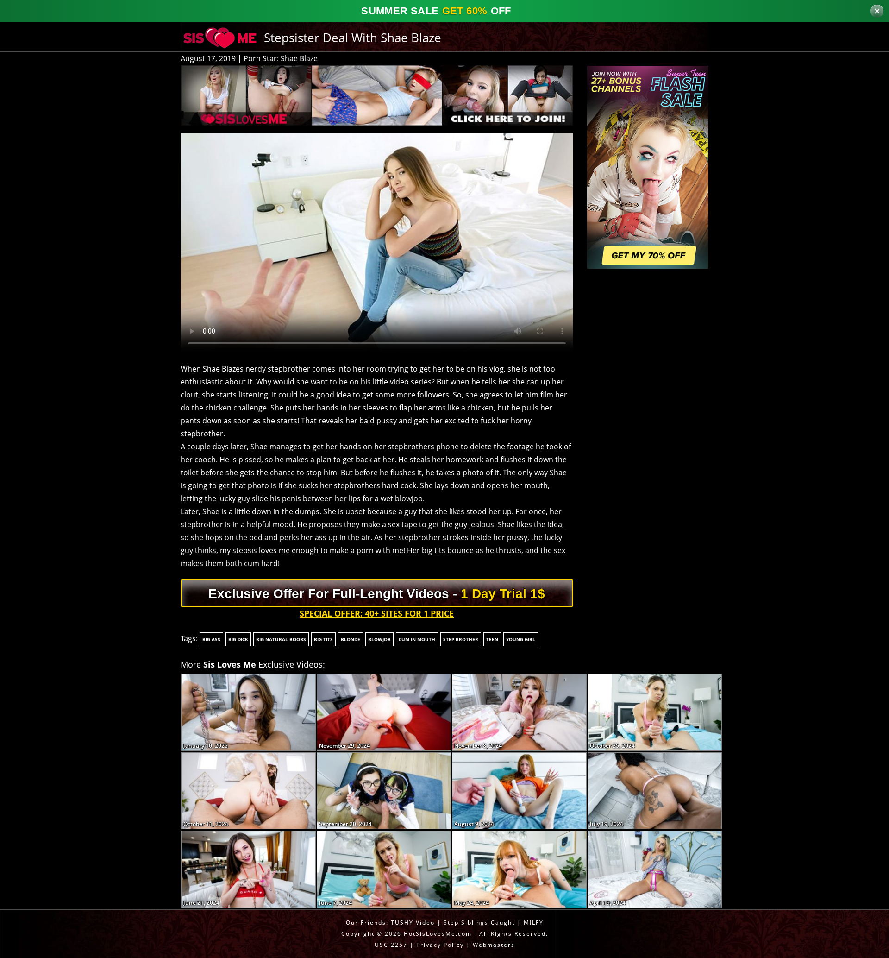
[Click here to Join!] (377, 94)
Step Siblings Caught (479, 922)
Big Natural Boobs (281, 639)
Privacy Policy (440, 945)
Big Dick (238, 639)
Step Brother (460, 639)
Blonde (350, 639)
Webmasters (494, 945)
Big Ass (211, 639)
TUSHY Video (413, 922)
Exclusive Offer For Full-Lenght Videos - (376, 593)
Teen (492, 639)
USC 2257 (391, 945)
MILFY (534, 922)
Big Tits (323, 639)
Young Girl (520, 639)
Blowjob (379, 639)
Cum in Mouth (417, 639)
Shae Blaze (299, 58)
